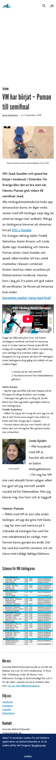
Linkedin (6, 709)
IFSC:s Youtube (21, 230)
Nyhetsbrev (8, 713)
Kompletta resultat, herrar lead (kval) (26, 298)
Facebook (7, 701)
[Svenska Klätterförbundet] (6, 5)
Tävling (5, 89)
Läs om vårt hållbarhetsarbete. (24, 685)
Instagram (7, 705)
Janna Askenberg (10, 115)
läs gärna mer (39, 745)
